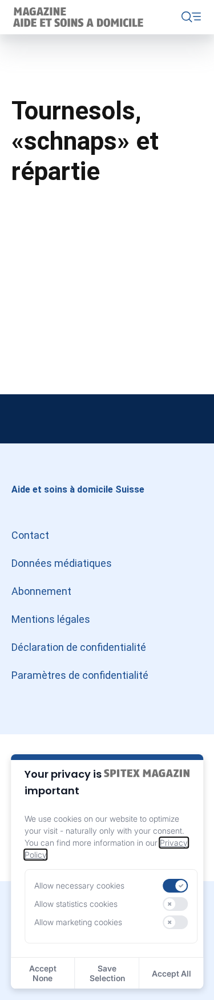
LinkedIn (107, 418)
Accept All (171, 973)
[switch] (175, 886)
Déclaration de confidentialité (78, 647)
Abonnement (41, 591)
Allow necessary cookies (79, 885)
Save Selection (107, 973)
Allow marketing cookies (78, 922)
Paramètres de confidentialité (79, 675)
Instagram (22, 418)
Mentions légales (50, 619)
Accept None (42, 973)
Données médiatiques (61, 563)
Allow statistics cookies (76, 904)
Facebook (191, 418)
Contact (30, 535)
